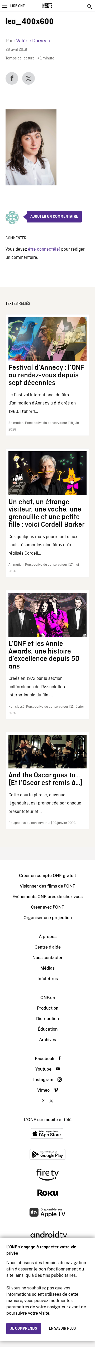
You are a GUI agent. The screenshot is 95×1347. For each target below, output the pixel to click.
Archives (47, 1039)
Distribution (47, 1018)
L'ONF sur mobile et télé (48, 1119)
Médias (47, 968)
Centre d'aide (48, 947)
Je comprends (23, 1328)
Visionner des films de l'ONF (47, 886)
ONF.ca (47, 997)
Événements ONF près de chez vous (47, 896)
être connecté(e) (44, 249)
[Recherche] (90, 6)
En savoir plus (62, 1328)
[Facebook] (12, 78)
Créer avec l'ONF (47, 907)
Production (47, 1008)
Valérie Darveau (33, 40)
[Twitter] (28, 78)
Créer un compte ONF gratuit (47, 875)
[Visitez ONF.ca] (56, 5)
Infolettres (47, 978)
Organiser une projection (47, 917)
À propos (47, 936)
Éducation (48, 1029)
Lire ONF (17, 6)
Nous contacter (47, 957)
